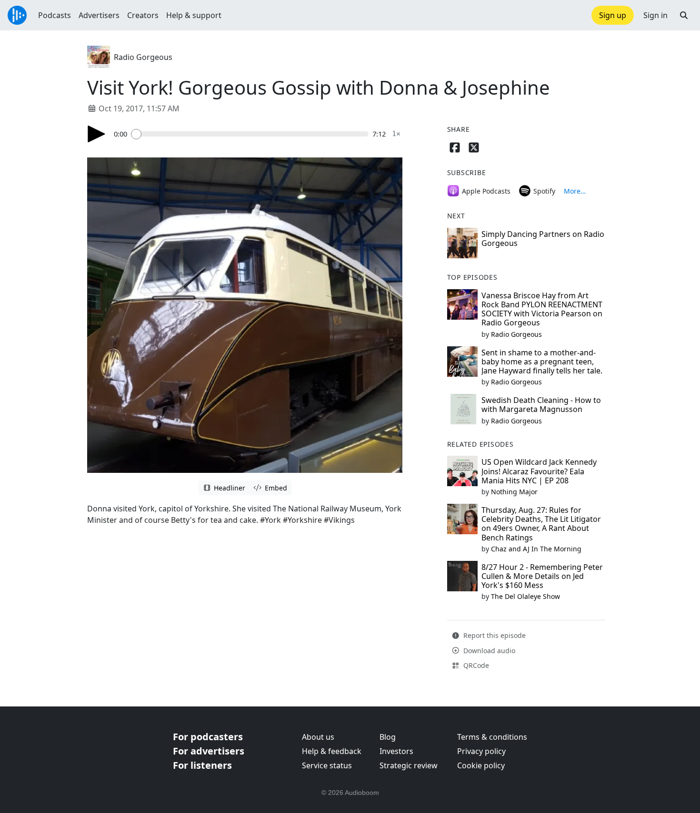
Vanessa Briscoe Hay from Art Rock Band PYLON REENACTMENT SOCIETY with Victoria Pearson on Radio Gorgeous (541, 309)
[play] (96, 134)
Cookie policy (481, 765)
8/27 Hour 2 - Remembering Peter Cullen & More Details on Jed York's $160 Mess (542, 576)
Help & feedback (331, 751)
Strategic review (409, 765)
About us (318, 737)
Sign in (655, 15)
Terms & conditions (492, 737)
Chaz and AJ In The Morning (536, 548)
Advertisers (99, 15)
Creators (143, 15)
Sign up (612, 15)
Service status (327, 765)
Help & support (193, 15)
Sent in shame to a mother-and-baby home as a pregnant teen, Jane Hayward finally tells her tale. (541, 361)
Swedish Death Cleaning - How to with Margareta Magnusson (541, 404)
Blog (388, 737)
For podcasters (208, 736)
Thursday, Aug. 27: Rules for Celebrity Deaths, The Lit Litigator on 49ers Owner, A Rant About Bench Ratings (541, 524)
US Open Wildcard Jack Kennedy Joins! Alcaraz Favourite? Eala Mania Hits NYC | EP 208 (539, 471)
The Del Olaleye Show (525, 596)
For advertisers (208, 750)
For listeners (202, 765)
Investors (396, 751)
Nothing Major (514, 491)
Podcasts (54, 15)
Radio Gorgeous (143, 57)
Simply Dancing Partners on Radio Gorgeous (542, 238)
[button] (683, 15)
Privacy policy (481, 751)
